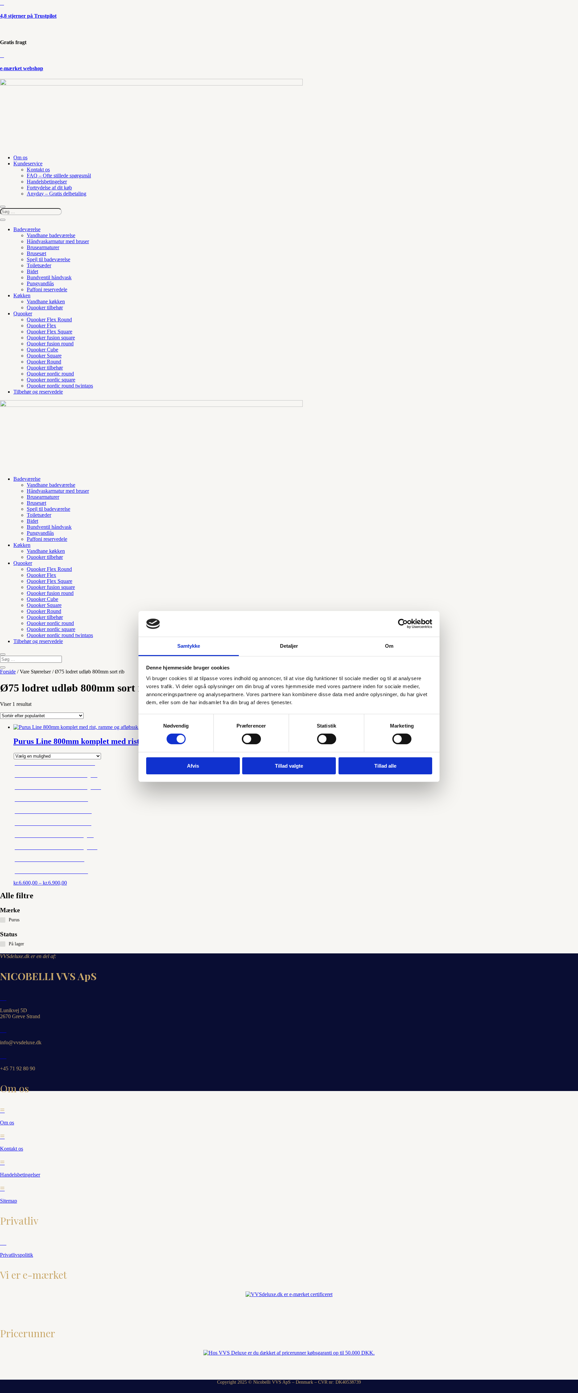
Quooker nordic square (51, 379)
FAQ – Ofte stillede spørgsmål (59, 175)
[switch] (251, 739)
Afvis (193, 766)
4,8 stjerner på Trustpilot (28, 16)
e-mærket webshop (21, 68)
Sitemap (8, 1201)
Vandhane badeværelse (51, 235)
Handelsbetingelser (47, 181)
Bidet (32, 271)
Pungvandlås (40, 283)
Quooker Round (44, 361)
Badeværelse (26, 229)
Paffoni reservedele (47, 289)
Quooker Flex (41, 325)
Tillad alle (385, 766)
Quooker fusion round (50, 343)
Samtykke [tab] (188, 646)
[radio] (58, 765)
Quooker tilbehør (45, 307)
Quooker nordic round (50, 373)
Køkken (21, 295)
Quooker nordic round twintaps (60, 386)
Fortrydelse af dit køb (49, 187)
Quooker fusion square (51, 337)
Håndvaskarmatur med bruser (58, 241)
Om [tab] (389, 646)
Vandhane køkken (46, 301)
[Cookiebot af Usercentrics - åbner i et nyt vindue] (403, 624)
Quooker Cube (42, 349)
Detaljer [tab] (289, 646)
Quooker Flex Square (49, 331)
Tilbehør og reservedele (38, 392)
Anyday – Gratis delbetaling (56, 193)
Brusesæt (36, 253)
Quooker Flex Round (49, 319)
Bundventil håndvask (49, 277)
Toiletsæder (39, 265)
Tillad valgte (289, 766)
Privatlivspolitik (16, 1255)
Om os (20, 157)
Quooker (22, 313)
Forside (8, 671)
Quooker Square (44, 355)
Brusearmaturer (43, 247)
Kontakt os (38, 169)
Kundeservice (27, 163)
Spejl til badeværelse (48, 259)
